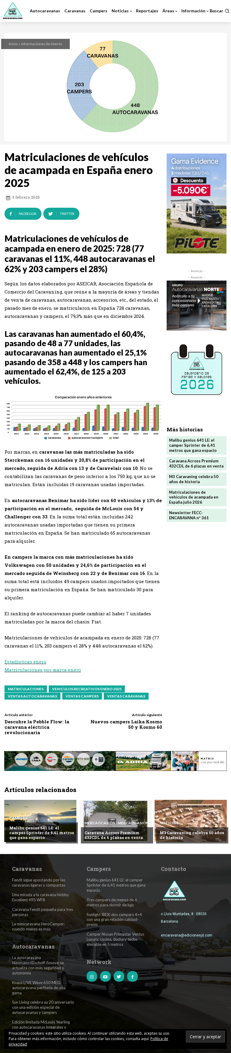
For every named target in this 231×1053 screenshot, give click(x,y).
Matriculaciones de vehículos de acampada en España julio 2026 (193, 497)
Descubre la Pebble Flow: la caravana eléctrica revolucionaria (37, 727)
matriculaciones (26, 689)
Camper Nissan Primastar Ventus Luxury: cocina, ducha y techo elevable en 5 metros (115, 939)
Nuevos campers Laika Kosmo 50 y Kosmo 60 (126, 724)
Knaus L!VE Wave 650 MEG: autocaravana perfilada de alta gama (39, 987)
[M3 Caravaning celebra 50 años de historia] (191, 821)
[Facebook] (132, 976)
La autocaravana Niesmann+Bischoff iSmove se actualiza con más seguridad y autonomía (38, 965)
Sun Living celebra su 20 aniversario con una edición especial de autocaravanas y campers (43, 1007)
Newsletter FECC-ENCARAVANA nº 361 (189, 515)
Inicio (13, 44)
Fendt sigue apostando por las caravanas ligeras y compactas (38, 882)
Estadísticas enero (25, 662)
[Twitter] (119, 976)
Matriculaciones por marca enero (43, 670)
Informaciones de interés (41, 44)
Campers (18, 818)
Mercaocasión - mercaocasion (117, 823)
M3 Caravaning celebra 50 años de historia (193, 479)
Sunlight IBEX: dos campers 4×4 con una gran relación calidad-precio (114, 919)
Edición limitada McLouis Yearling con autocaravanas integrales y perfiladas (41, 1027)
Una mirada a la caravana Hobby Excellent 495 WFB (40, 897)
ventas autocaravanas (32, 696)
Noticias (169, 823)
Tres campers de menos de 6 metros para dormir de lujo (112, 902)
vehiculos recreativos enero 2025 (87, 689)
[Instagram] (92, 976)
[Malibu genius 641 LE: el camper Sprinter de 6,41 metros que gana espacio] (40, 821)
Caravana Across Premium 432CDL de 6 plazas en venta (196, 463)
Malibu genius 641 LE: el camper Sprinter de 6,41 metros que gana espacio (193, 445)
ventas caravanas (126, 696)
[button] (219, 11)
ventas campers (82, 696)
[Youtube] (105, 976)
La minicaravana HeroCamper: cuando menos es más (38, 926)
